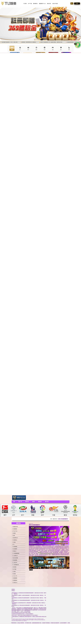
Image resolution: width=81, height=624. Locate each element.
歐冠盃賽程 (15, 560)
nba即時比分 (15, 555)
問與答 (33, 501)
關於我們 (47, 501)
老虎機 (14, 573)
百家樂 (14, 542)
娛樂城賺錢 (15, 578)
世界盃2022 (15, 582)
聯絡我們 (40, 501)
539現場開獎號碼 (16, 553)
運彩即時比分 (15, 537)
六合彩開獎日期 (16, 564)
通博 (14, 535)
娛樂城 (14, 533)
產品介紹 (20, 501)
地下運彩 (14, 569)
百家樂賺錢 (15, 546)
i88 (13, 544)
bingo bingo (15, 531)
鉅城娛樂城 (15, 580)
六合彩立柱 (15, 562)
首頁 (14, 501)
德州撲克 (14, 567)
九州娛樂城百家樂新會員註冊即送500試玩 (46, 553)
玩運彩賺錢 (39, 552)
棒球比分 (14, 551)
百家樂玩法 (15, 540)
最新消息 (27, 501)
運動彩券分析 (15, 526)
